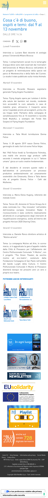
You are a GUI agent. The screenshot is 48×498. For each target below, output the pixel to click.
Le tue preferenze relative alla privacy (25, 491)
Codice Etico (11, 457)
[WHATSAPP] (21, 41)
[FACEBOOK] (13, 41)
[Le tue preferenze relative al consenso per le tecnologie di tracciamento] (44, 494)
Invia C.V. (5, 455)
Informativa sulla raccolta (14, 495)
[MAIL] (25, 41)
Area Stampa (14, 455)
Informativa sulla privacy (28, 455)
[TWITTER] (17, 41)
